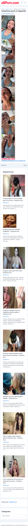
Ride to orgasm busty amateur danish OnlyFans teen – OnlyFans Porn (13, 438)
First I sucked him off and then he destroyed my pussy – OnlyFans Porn (13, 481)
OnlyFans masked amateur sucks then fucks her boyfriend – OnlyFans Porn (14, 355)
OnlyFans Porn (6, 202)
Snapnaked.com (13, 502)
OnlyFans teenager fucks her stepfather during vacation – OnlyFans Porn (11, 312)
